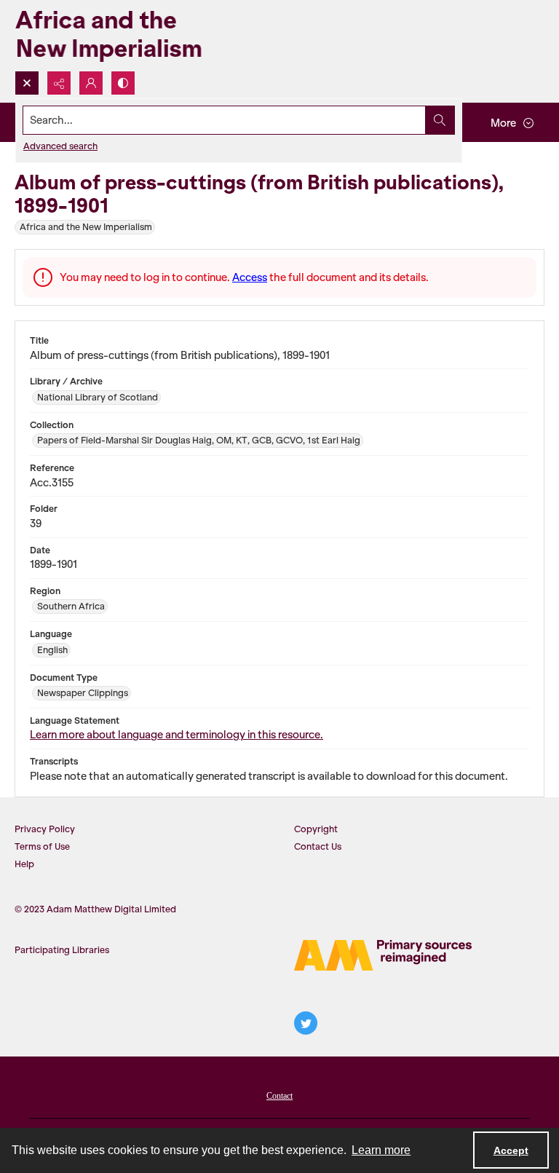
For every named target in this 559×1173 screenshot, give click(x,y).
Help (24, 863)
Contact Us (317, 846)
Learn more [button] (381, 1150)
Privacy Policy (45, 829)
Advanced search (60, 146)
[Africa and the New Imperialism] (131, 35)
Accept (510, 1150)
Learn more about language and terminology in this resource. (176, 734)
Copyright (316, 829)
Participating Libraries (62, 949)
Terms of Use (42, 846)
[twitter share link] (305, 1023)
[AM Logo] (383, 955)
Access (249, 277)
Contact (279, 1096)
